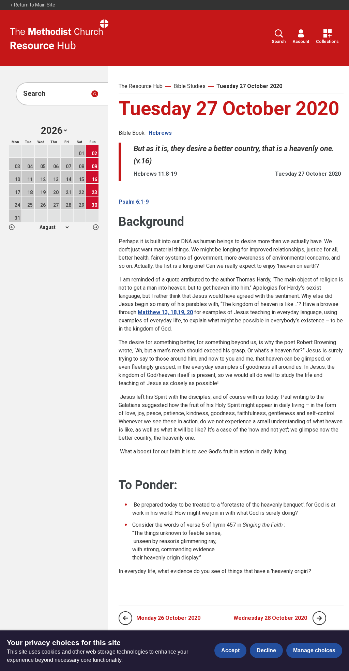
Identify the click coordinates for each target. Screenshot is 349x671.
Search (279, 41)
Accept (230, 650)
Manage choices (314, 650)
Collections (327, 41)
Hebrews (160, 133)
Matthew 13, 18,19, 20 (165, 312)
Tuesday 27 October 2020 (249, 86)
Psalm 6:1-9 (134, 202)
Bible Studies (189, 86)
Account (300, 41)
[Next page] (319, 618)
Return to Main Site (34, 5)
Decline (266, 650)
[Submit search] (94, 93)
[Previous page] (125, 618)
